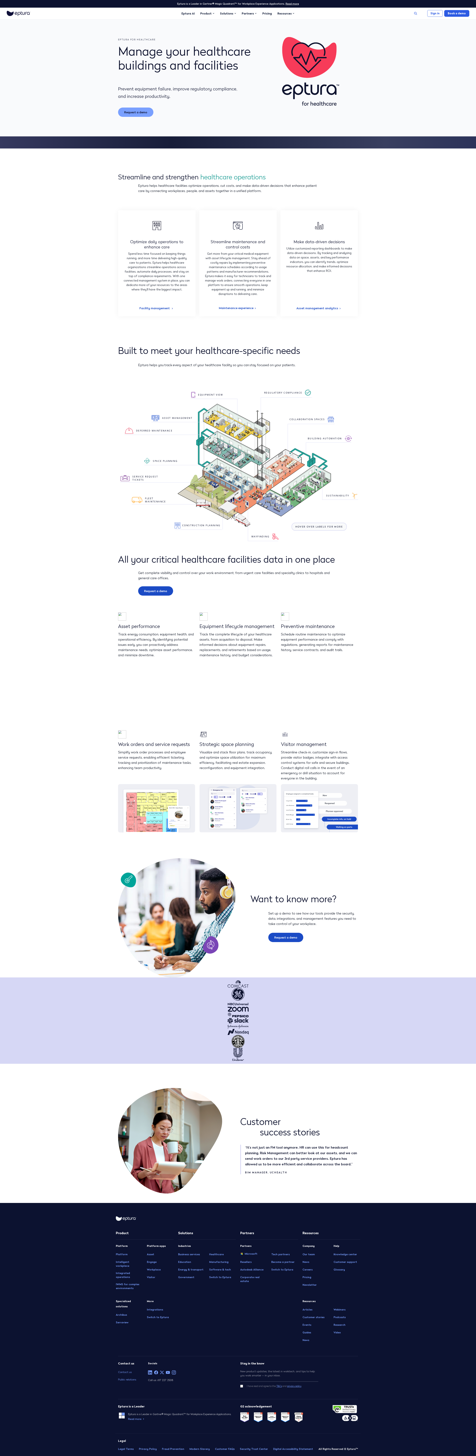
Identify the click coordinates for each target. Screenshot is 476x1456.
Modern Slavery (199, 1449)
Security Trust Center (254, 1449)
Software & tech (220, 1269)
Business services (189, 1254)
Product (206, 13)
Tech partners (280, 1254)
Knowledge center (345, 1254)
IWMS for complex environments (127, 1286)
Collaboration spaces (307, 419)
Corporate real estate (250, 1279)
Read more (292, 4)
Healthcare (216, 1254)
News (306, 1262)
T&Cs (279, 1386)
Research (339, 1325)
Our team (309, 1254)
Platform (122, 1254)
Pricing (267, 13)
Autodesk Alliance (251, 1269)
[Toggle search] (415, 13)
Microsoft (251, 1253)
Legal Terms (126, 1449)
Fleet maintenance (155, 500)
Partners (248, 13)
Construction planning (201, 525)
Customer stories (313, 1317)
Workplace (154, 1269)
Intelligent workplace (122, 1264)
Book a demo (457, 13)
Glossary (339, 1269)
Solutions (226, 13)
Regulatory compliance (283, 392)
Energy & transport (190, 1269)
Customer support (345, 1262)
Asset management (177, 418)
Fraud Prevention (173, 1449)
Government (186, 1277)
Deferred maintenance (154, 430)
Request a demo (135, 112)
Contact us (125, 1372)
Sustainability (337, 495)
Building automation (325, 438)
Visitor (151, 1277)
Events (307, 1325)
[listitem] (150, 1372)
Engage (152, 1262)
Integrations (155, 1309)
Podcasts (340, 1317)
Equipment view (210, 394)
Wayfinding (260, 536)
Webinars (339, 1309)
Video (337, 1332)
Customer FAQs (225, 1449)
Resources (284, 13)
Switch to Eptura (158, 1317)
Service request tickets (145, 478)
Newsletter (310, 1285)
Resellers (246, 1262)
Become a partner (283, 1262)
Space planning (165, 461)
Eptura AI (188, 13)
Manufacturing (219, 1262)
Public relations (127, 1379)
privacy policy (294, 1386)
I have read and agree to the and (274, 1386)
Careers (308, 1269)
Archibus (121, 1315)
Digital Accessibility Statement (293, 1449)
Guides (307, 1332)
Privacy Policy (148, 1449)
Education (184, 1262)
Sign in (435, 13)
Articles (307, 1309)
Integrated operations (123, 1275)
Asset (150, 1254)
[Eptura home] (18, 13)
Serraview (122, 1322)
